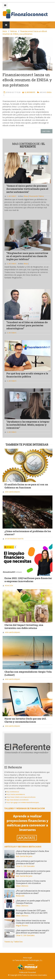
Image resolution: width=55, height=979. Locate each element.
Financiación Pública (36, 196)
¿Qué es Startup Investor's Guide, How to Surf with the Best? (32, 852)
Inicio (5, 31)
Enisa (49, 92)
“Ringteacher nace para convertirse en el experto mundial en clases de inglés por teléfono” (27, 256)
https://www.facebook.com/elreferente (17, 800)
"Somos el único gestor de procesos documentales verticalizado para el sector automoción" (27, 188)
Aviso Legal (27, 957)
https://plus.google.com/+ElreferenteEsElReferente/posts (23, 802)
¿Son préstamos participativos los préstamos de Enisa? (31, 862)
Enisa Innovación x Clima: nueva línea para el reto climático (31, 882)
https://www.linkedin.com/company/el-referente (21, 797)
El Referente (30, 92)
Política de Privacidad (27, 972)
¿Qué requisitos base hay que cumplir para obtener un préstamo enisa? (32, 931)
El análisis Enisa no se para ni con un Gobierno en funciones (26, 486)
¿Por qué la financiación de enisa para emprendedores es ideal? (33, 892)
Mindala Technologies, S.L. (32, 960)
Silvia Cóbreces (22, 886)
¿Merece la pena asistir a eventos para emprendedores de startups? (33, 872)
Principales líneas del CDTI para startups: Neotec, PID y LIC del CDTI (31, 911)
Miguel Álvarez (22, 925)
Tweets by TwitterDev (13, 941)
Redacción (9, 585)
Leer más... (46, 131)
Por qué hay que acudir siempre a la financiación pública (27, 375)
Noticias (13, 31)
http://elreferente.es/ (13, 792)
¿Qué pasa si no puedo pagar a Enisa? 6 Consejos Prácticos (33, 901)
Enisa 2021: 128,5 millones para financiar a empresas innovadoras (28, 580)
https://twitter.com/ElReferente (16, 794)
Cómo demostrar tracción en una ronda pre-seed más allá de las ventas (33, 921)
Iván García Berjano (12, 492)
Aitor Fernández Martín (14, 539)
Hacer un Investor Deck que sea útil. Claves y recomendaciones (25, 720)
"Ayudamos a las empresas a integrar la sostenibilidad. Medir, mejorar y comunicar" (27, 424)
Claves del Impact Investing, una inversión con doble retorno (23, 626)
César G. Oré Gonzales (25, 866)
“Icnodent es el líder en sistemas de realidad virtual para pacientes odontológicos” (27, 325)
